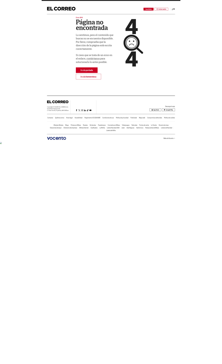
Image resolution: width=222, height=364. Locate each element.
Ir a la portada (87, 70)
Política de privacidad (122, 118)
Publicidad (134, 118)
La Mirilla (102, 128)
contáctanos (93, 58)
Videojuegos (126, 125)
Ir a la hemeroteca (88, 76)
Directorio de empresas (70, 128)
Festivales (134, 125)
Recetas (85, 125)
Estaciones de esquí (56, 128)
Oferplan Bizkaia (58, 125)
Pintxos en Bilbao (76, 125)
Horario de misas (164, 125)
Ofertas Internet (83, 128)
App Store (156, 110)
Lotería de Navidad (166, 128)
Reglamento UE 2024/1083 (92, 118)
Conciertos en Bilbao (114, 125)
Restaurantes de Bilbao (152, 128)
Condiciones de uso (108, 118)
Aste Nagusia (130, 128)
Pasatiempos (102, 125)
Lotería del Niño (111, 130)
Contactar (50, 118)
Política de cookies (169, 118)
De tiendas (93, 125)
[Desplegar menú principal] (173, 9)
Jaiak (123, 128)
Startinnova (139, 128)
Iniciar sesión (162, 9)
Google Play (169, 110)
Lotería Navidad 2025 (113, 128)
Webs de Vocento (168, 138)
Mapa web (142, 118)
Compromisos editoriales (154, 118)
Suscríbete (148, 9)
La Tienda (154, 125)
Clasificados (94, 128)
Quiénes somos (59, 118)
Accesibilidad (78, 118)
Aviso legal (69, 118)
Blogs (67, 125)
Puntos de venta (144, 125)
